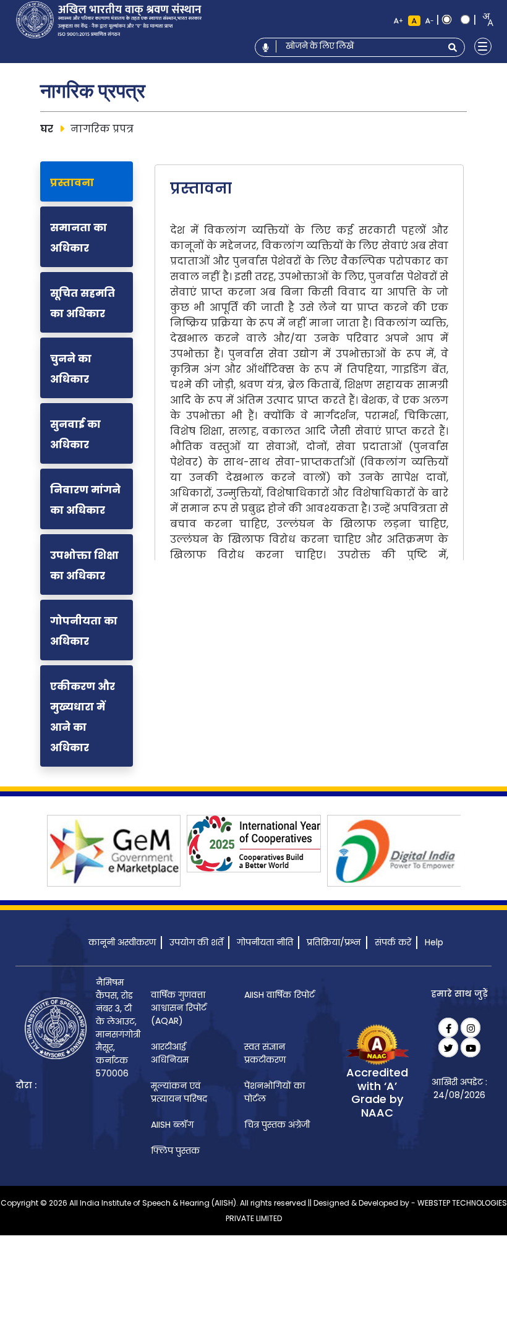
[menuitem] (186, 1008)
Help (434, 942)
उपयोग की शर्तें (196, 942)
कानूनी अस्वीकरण (122, 942)
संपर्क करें (393, 942)
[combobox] (484, 19)
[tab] (86, 181)
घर (46, 129)
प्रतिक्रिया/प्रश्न (334, 942)
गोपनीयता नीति (265, 942)
